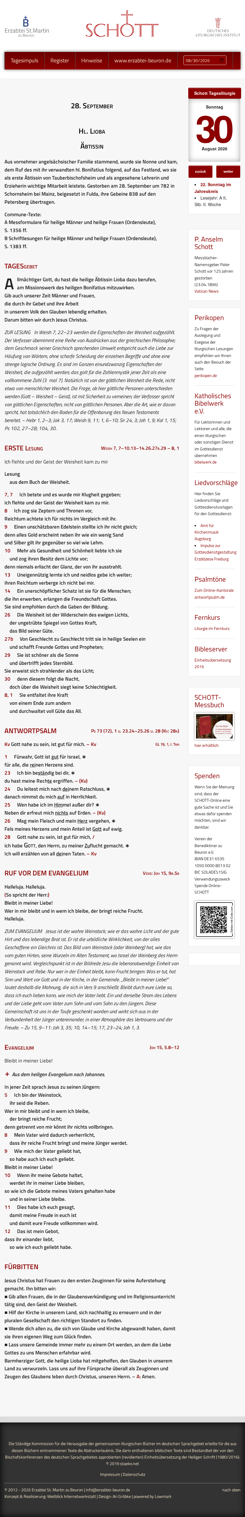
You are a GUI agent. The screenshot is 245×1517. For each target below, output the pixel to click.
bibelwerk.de (206, 462)
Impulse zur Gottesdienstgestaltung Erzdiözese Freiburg (215, 552)
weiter (228, 171)
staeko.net (129, 1463)
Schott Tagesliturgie (214, 93)
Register (59, 60)
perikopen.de (206, 375)
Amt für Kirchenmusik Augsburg (207, 532)
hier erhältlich (207, 745)
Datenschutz (134, 1474)
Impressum (110, 1474)
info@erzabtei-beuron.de (108, 1490)
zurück (200, 171)
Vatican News (207, 291)
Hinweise (91, 60)
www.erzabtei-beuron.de (142, 60)
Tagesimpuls (24, 60)
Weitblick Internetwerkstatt (71, 1496)
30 (213, 128)
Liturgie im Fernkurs (212, 628)
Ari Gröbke (122, 1496)
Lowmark (163, 1496)
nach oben (231, 1490)
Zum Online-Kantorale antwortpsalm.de (214, 593)
